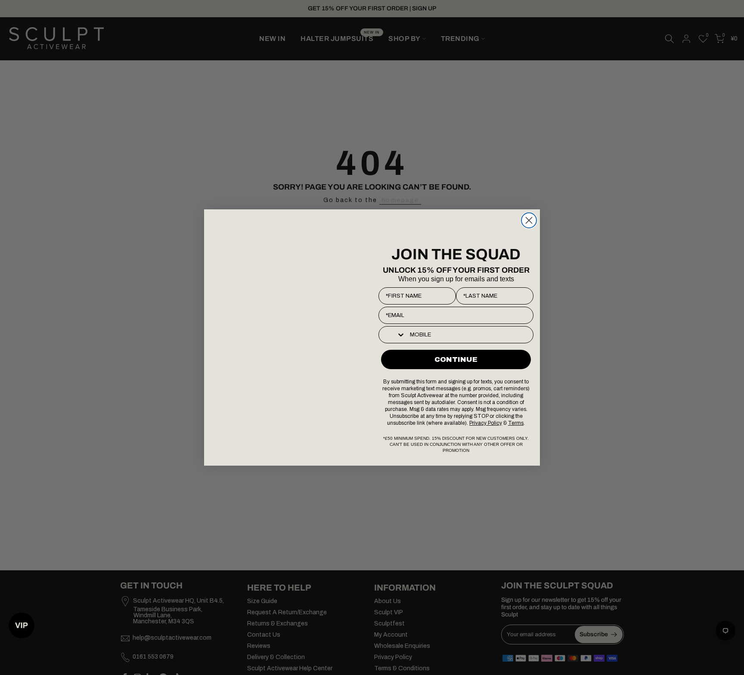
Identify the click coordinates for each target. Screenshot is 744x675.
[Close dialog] (528, 220)
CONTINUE (455, 359)
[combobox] (392, 335)
